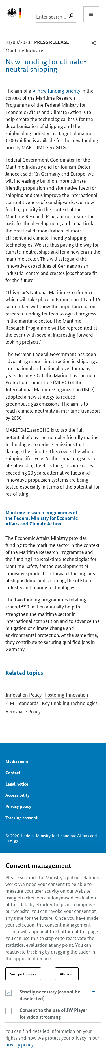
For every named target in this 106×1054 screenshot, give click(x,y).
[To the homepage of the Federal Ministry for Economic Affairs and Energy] (17, 14)
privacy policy (19, 1044)
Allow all (67, 973)
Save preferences (23, 973)
